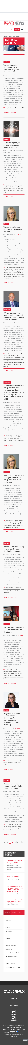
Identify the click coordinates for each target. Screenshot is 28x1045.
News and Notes (10, 960)
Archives (21, 912)
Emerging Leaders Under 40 (12, 952)
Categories (7, 912)
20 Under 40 (9, 949)
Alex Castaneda (9, 353)
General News (7, 309)
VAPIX (21, 828)
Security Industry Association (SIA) (14, 761)
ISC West (10, 828)
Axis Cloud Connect (13, 824)
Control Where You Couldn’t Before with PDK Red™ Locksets (14, 862)
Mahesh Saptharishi (8, 437)
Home (5, 36)
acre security (9, 587)
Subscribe (9, 29)
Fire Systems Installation (11, 956)
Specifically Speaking (11, 945)
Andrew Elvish (17, 353)
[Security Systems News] (14, 23)
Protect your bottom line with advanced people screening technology (14, 901)
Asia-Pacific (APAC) (16, 587)
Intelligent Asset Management (11, 272)
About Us (14, 998)
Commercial (6, 139)
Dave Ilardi (11, 357)
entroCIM (15, 522)
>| (13, 846)
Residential (8, 924)
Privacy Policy (6, 1025)
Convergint (6, 188)
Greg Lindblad (9, 108)
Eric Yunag (12, 188)
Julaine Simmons (14, 361)
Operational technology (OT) (10, 276)
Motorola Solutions (18, 437)
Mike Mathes (7, 362)
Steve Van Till (13, 190)
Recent (14, 912)
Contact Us (14, 1005)
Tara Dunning (16, 108)
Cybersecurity (9, 931)
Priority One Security (8, 438)
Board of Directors (12, 355)
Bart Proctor (8, 435)
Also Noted (6, 61)
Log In (17, 29)
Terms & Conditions (19, 1025)
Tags (9, 36)
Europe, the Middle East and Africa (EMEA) (14, 589)
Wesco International (8, 278)
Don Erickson (18, 357)
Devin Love (12, 671)
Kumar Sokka (7, 590)
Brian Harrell (20, 355)
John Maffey (17, 359)
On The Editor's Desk (11, 942)
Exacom (19, 435)
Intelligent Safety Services (18, 274)
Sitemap (12, 1025)
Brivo (19, 187)
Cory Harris (18, 234)
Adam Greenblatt (10, 267)
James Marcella (10, 359)
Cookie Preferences (8, 1029)
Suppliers (6, 224)
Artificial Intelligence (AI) (12, 187)
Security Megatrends (9, 762)
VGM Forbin (14, 1036)
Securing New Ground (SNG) (10, 673)
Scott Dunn (13, 362)
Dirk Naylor (14, 435)
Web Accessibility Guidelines (14, 1027)
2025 (7, 824)
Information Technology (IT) (13, 271)
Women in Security (10, 963)
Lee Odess (21, 361)
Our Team (14, 1002)
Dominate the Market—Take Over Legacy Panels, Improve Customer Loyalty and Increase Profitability (15, 889)
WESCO (22, 108)
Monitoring (8, 920)
